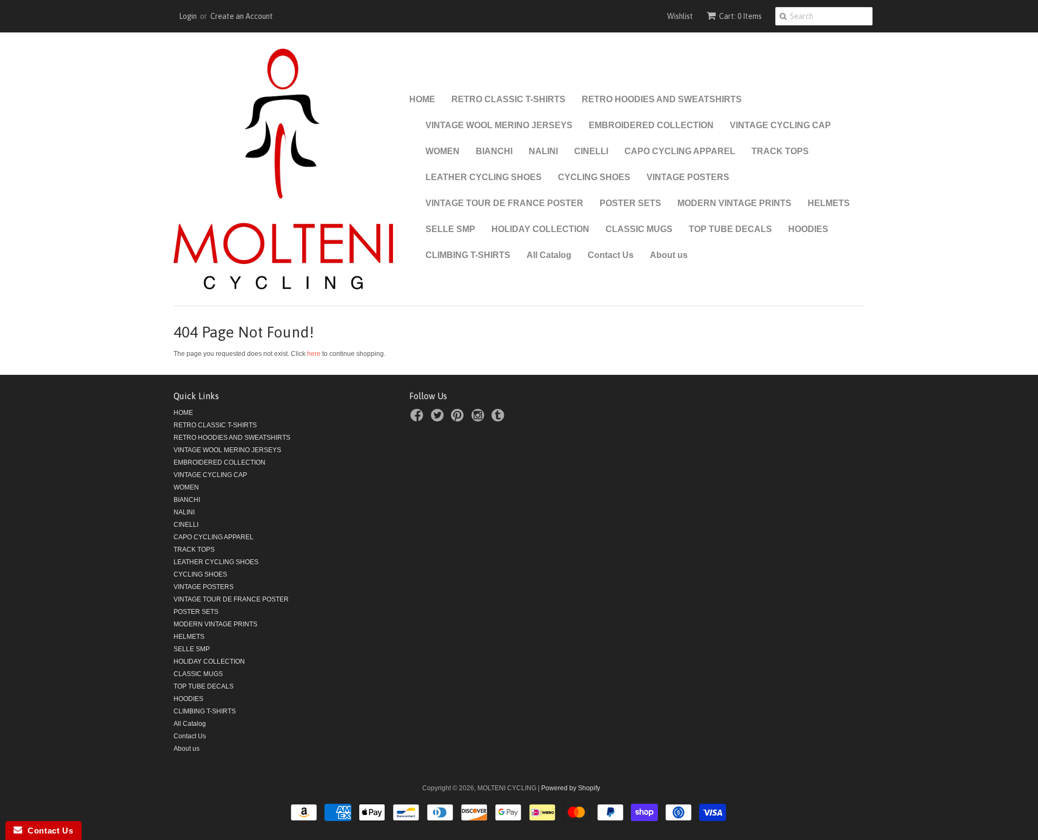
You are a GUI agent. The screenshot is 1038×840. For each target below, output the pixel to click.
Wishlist (680, 16)
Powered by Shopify (570, 788)
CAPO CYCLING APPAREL (679, 151)
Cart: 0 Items (740, 16)
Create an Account (241, 16)
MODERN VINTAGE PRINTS (734, 203)
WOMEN (442, 151)
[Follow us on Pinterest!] (459, 418)
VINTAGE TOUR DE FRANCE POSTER (504, 203)
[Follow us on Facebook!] (418, 418)
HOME (422, 99)
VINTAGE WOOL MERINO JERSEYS (499, 125)
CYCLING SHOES (594, 177)
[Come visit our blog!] (499, 418)
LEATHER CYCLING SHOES (483, 177)
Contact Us (611, 255)
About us (669, 255)
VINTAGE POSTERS (688, 177)
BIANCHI (494, 151)
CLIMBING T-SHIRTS (467, 255)
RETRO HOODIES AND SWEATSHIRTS (662, 99)
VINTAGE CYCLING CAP (780, 125)
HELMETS (829, 203)
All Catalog (549, 255)
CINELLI (591, 151)
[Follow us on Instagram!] (479, 418)
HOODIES (808, 229)
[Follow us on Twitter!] (439, 418)
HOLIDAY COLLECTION (540, 229)
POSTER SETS (630, 203)
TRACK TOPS (780, 151)
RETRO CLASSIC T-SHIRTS (508, 99)
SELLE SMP (450, 229)
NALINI (543, 151)
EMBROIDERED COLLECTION (651, 125)
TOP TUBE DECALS (730, 229)
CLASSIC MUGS (639, 229)
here (314, 354)
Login (188, 16)
